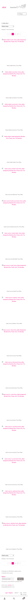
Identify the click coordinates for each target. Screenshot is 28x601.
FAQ (21, 593)
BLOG (24, 593)
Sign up (20, 579)
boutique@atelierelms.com (8, 587)
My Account (4, 598)
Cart (21, 597)
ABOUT (16, 593)
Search (14, 598)
